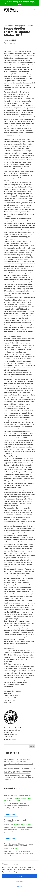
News (16, 26)
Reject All (19, 886)
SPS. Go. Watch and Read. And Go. (17, 795)
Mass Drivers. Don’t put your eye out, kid (18, 764)
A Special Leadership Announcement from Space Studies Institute (18, 845)
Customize (19, 881)
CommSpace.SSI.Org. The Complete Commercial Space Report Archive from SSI (19, 777)
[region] (19, 875)
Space (22, 26)
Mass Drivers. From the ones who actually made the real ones (17, 760)
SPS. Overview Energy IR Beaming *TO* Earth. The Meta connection (17, 772)
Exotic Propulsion (20, 824)
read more (11, 814)
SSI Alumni (16, 800)
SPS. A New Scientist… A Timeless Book (19, 768)
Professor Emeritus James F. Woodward (15, 821)
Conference (8, 26)
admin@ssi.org (11, 739)
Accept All (19, 876)
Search (32, 746)
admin (12, 43)
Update (30, 26)
